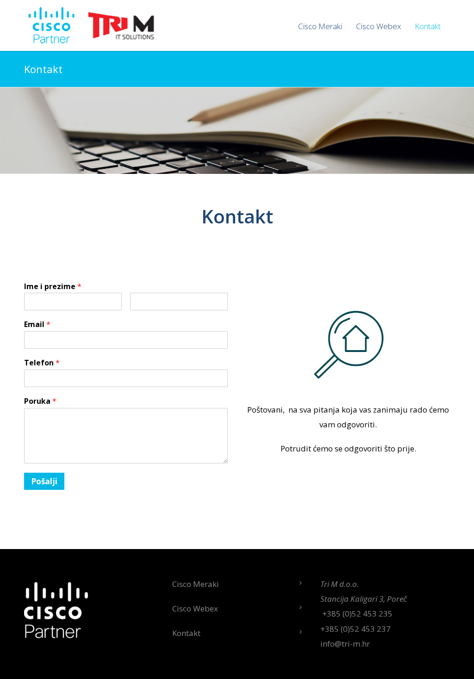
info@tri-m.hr (345, 643)
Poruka (40, 401)
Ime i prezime (52, 286)
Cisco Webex (378, 26)
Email (37, 324)
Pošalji (44, 481)
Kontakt (428, 26)
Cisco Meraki (320, 26)
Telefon (42, 363)
